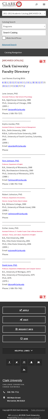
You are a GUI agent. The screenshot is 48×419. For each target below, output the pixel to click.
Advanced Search (9, 44)
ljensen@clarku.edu (16, 109)
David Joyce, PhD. (9, 265)
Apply (25, 310)
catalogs (15, 415)
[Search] (43, 32)
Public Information (38, 410)
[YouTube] (38, 362)
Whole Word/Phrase (13, 38)
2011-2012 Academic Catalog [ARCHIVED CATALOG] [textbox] (24, 13)
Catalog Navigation (13, 52)
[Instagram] (24, 362)
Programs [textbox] (7, 26)
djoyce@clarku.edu (16, 284)
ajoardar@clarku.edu (17, 146)
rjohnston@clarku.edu (18, 213)
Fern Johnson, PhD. (10, 160)
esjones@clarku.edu (16, 250)
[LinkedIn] (24, 369)
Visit (25, 320)
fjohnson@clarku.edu (17, 180)
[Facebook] (9, 362)
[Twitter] (16, 362)
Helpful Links (22, 350)
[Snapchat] (31, 362)
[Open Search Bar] (36, 4)
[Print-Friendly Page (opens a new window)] (41, 61)
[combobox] (24, 13)
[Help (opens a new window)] (44, 61)
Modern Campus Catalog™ (29, 417)
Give (25, 339)
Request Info (25, 329)
